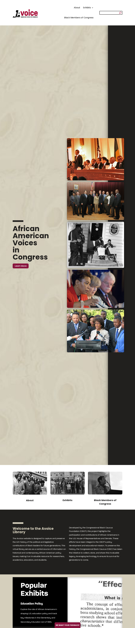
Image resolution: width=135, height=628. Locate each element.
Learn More (20, 265)
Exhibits (87, 7)
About (77, 7)
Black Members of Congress (78, 17)
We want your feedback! (67, 625)
